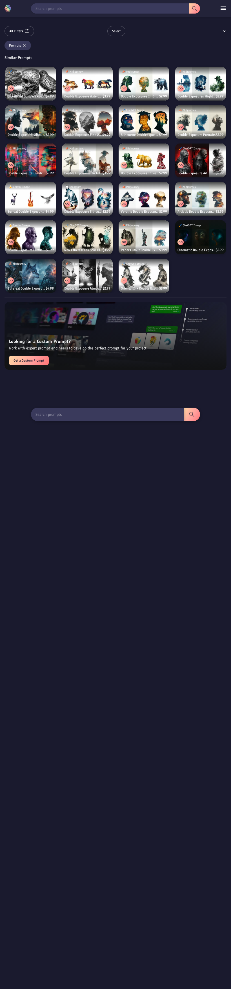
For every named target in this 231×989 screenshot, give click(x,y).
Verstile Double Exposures (140, 212)
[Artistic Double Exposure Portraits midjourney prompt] (200, 199)
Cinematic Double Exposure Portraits (196, 250)
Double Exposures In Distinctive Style (140, 96)
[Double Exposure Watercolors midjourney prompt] (87, 84)
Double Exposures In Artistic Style (83, 173)
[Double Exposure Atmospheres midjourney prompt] (87, 276)
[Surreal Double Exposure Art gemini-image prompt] (30, 199)
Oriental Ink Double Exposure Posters (140, 288)
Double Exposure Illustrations (27, 173)
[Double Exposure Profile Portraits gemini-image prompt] (30, 237)
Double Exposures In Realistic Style (140, 173)
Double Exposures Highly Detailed (196, 96)
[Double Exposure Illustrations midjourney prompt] (30, 160)
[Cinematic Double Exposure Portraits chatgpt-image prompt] (200, 237)
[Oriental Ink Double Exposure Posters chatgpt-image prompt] (144, 276)
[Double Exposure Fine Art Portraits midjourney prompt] (87, 122)
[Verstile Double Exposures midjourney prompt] (144, 199)
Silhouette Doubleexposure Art (140, 135)
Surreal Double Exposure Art (27, 212)
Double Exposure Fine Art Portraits (83, 135)
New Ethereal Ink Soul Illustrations (83, 250)
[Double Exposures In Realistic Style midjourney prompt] (144, 160)
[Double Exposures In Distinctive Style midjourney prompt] (144, 84)
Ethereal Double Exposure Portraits (27, 288)
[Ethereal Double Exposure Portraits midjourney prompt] (30, 276)
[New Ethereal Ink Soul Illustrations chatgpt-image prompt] (87, 237)
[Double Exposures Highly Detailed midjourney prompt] (200, 84)
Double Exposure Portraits (196, 135)
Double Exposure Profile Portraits (27, 250)
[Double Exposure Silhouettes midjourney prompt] (30, 122)
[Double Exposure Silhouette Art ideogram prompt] (87, 199)
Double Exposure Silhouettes (27, 135)
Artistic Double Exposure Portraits (196, 212)
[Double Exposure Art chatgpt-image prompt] (200, 160)
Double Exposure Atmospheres (83, 288)
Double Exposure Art (192, 173)
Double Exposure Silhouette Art (83, 212)
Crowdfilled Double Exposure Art (27, 96)
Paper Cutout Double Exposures (140, 250)
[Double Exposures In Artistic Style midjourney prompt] (87, 160)
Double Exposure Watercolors (83, 96)
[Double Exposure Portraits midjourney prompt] (200, 122)
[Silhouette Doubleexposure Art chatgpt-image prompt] (144, 122)
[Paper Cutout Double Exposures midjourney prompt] (144, 237)
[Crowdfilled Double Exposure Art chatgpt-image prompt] (30, 84)
